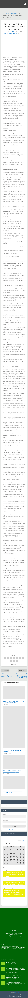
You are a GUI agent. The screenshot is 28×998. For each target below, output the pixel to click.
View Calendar (6, 899)
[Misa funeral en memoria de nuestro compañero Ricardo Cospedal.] (14, 762)
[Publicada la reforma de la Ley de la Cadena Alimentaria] (14, 782)
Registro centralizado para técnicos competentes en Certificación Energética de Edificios (16, 969)
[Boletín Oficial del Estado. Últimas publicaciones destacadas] (3, 977)
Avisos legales (8, 994)
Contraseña (5, 820)
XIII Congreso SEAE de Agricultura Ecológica (12, 751)
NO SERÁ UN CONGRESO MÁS (13, 982)
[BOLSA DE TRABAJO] (3, 963)
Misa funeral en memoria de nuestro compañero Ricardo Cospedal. (13, 771)
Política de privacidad (17, 994)
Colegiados (14, 963)
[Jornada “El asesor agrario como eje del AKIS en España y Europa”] (14, 692)
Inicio (4, 13)
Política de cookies (11, 996)
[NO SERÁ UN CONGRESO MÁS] (3, 983)
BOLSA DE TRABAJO (10, 962)
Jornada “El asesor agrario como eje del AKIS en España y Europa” (13, 701)
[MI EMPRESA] (14, 13)
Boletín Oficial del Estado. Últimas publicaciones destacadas (14, 976)
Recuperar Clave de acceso (10, 829)
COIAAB (13, 31)
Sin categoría (14, 972)
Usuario (4, 814)
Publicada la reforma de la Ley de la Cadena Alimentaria (12, 791)
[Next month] (23, 841)
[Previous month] (16, 841)
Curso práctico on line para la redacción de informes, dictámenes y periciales (14, 874)
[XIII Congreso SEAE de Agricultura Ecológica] (14, 727)
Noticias (8, 13)
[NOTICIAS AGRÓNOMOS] (20, 983)
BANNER (7, 984)
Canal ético (18, 996)
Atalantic (17, 992)
